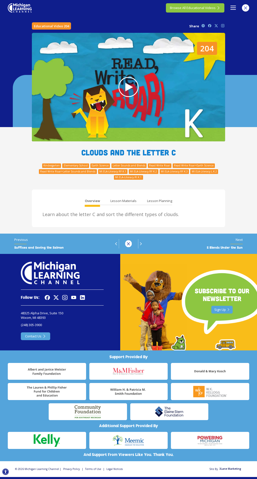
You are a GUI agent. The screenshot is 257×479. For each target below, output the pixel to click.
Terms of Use (93, 469)
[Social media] (73, 297)
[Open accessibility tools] (6, 472)
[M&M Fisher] (128, 371)
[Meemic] (128, 440)
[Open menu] (233, 8)
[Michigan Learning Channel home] (20, 7)
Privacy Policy (71, 469)
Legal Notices (114, 469)
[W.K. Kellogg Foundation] (210, 391)
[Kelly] (47, 440)
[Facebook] (47, 297)
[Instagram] (65, 297)
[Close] (245, 8)
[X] (56, 297)
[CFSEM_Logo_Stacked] (88, 411)
